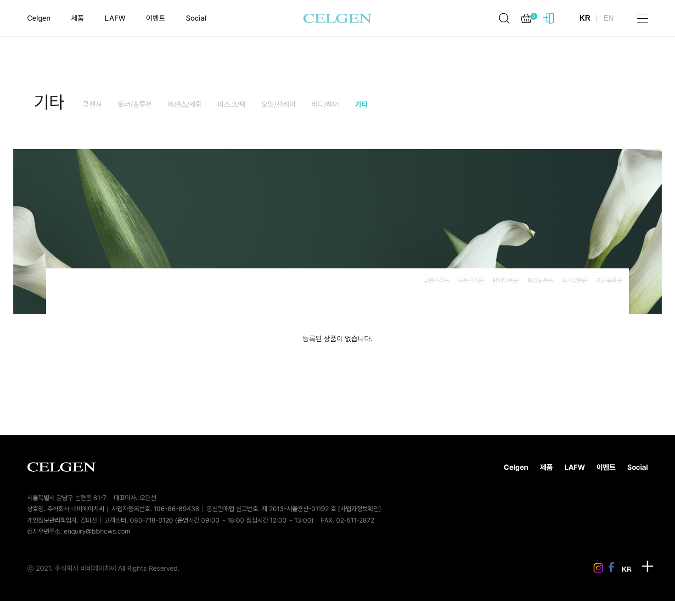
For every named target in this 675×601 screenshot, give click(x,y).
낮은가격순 (436, 280)
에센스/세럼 (185, 104)
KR (585, 18)
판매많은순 (505, 280)
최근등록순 (609, 280)
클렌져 (92, 104)
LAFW (115, 18)
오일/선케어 (278, 104)
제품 (77, 18)
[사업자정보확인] (359, 508)
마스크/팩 (232, 104)
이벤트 (155, 18)
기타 (49, 102)
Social (196, 18)
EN (608, 18)
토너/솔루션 (135, 104)
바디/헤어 (325, 104)
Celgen (39, 18)
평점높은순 (540, 280)
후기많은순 (574, 280)
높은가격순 (471, 280)
